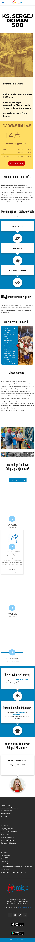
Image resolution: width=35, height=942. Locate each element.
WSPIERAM (5, 858)
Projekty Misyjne (7, 829)
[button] (32, 2)
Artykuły (4, 852)
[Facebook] (10, 915)
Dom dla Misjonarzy (8, 843)
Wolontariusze (6, 811)
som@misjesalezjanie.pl (24, 907)
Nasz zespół (5, 814)
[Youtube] (25, 915)
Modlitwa (4, 826)
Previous (3, 439)
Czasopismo (5, 855)
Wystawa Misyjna (7, 840)
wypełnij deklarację (17, 480)
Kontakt (4, 817)
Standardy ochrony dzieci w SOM (13, 872)
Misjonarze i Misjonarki (9, 808)
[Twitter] (20, 915)
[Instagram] (15, 915)
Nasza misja (5, 805)
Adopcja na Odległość (9, 832)
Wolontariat (5, 834)
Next (31, 439)
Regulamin (5, 861)
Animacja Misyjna (7, 837)
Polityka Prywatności (9, 864)
